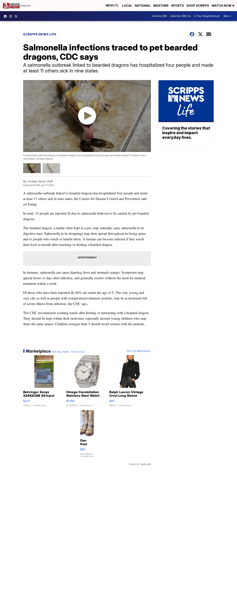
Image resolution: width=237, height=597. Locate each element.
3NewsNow (6, 16)
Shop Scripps (197, 5)
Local (127, 5)
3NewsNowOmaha (16, 16)
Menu (110, 5)
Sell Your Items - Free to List (68, 352)
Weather (160, 5)
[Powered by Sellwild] (145, 464)
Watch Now (222, 5)
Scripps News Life (39, 34)
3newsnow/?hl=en (11, 16)
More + (228, 16)
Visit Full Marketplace (139, 351)
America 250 (159, 16)
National (143, 5)
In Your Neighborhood (207, 16)
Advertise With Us (180, 16)
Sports (177, 5)
